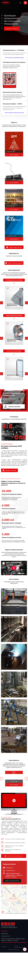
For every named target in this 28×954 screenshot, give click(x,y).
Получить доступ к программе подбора (15, 855)
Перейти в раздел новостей (15, 247)
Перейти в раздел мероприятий (15, 263)
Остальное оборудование (14, 351)
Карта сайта (3, 946)
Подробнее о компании (12, 28)
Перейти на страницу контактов (12, 880)
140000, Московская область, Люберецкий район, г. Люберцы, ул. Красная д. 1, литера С (13, 939)
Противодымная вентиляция (14, 280)
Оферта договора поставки (13, 949)
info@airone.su (9, 867)
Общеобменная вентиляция (14, 315)
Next (26, 302)
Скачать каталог (14, 406)
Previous (1, 302)
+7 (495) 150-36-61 (10, 870)
